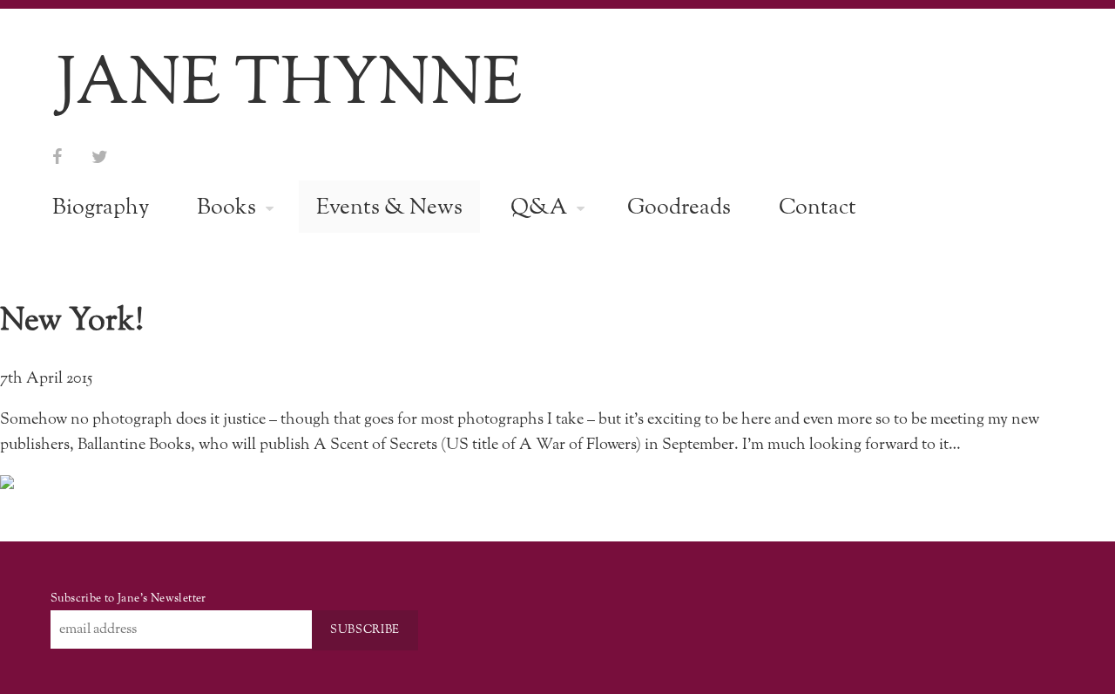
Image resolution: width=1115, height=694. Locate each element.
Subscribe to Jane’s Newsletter (128, 598)
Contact (817, 208)
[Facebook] (57, 157)
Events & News (389, 208)
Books (226, 208)
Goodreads (679, 208)
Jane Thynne (289, 85)
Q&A (538, 208)
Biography (100, 208)
